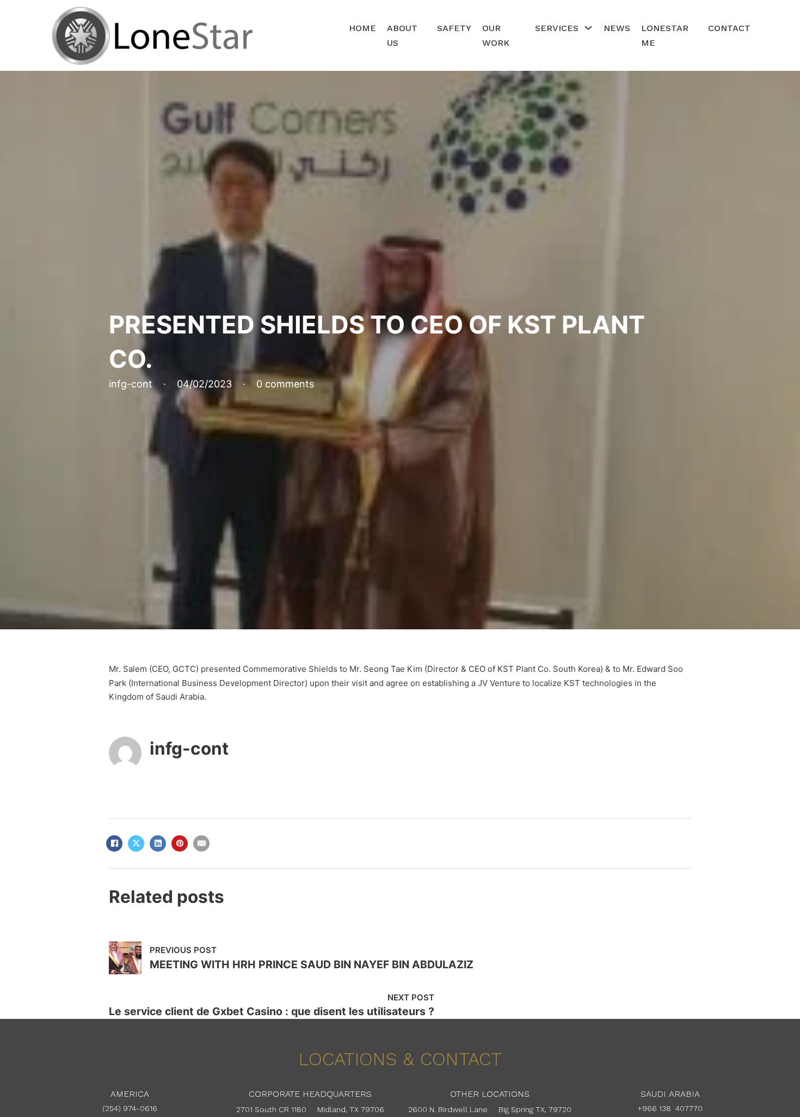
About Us (402, 35)
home (362, 28)
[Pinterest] (179, 843)
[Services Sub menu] (588, 27)
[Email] (201, 843)
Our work (495, 35)
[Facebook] (114, 843)
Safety (454, 28)
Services (557, 28)
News (617, 28)
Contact (729, 28)
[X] (136, 843)
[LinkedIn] (158, 843)
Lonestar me (664, 35)
